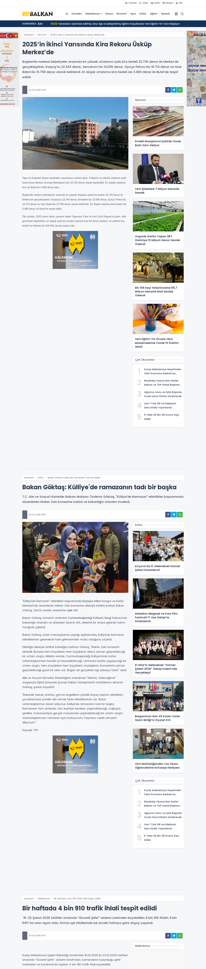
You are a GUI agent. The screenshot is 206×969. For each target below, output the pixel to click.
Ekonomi (121, 13)
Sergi (107, 618)
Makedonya (93, 13)
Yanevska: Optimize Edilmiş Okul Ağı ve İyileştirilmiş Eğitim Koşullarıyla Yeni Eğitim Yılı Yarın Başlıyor (115, 24)
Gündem (76, 13)
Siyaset (165, 13)
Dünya (109, 13)
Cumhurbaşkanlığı (80, 618)
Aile (24, 678)
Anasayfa (29, 34)
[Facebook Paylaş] (168, 90)
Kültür (142, 13)
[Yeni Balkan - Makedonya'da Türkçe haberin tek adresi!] (37, 13)
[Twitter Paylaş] (174, 90)
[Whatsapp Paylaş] (180, 90)
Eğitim (153, 13)
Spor (133, 13)
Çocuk (62, 682)
